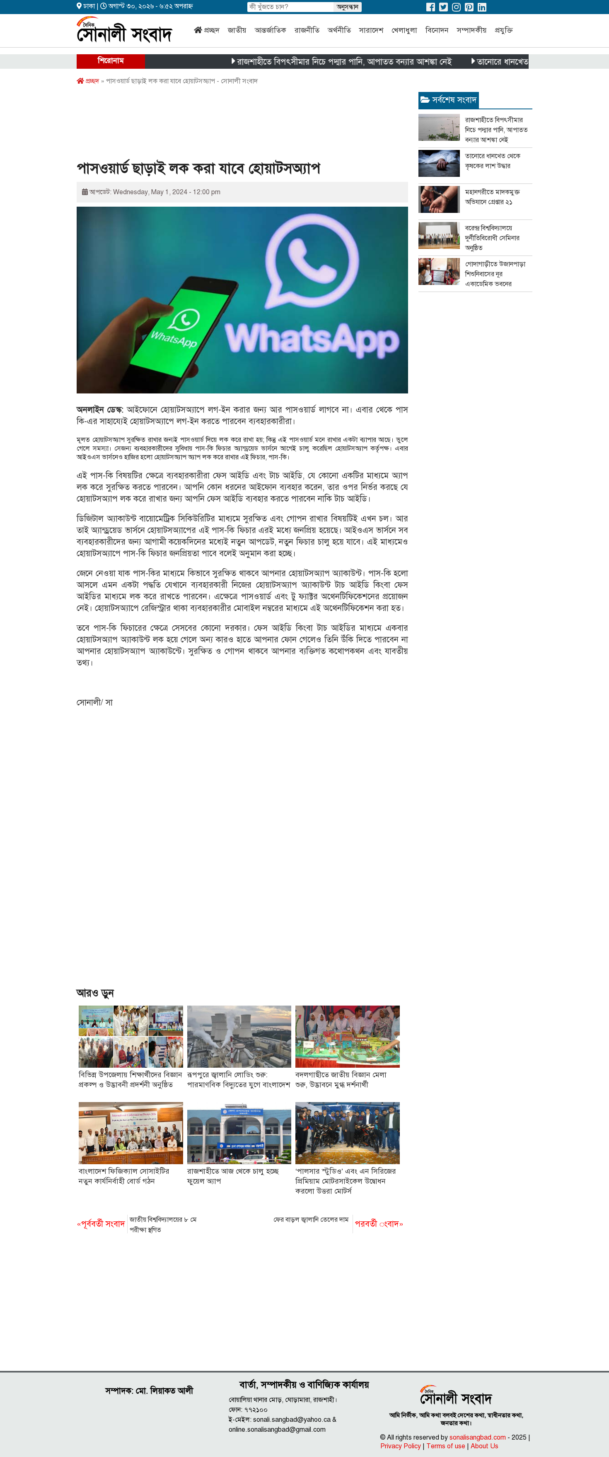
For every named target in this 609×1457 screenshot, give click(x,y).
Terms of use (445, 1446)
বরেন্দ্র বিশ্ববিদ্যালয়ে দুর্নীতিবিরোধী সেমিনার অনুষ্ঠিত (492, 238)
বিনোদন (437, 30)
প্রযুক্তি (504, 30)
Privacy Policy (400, 1446)
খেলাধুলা (404, 30)
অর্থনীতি (339, 30)
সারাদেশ (371, 30)
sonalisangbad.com (478, 1437)
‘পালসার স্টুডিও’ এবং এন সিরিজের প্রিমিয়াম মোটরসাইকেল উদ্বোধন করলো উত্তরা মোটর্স (345, 1181)
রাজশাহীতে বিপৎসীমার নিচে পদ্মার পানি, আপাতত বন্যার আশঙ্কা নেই (315, 62)
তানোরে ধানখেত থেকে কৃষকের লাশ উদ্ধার (512, 62)
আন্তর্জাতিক (270, 30)
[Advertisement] (227, 125)
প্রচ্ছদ (212, 30)
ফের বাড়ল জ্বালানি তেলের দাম (338, 1222)
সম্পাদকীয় (472, 30)
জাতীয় (237, 30)
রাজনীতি (307, 30)
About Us (484, 1446)
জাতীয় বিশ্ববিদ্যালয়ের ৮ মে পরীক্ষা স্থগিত (137, 1225)
